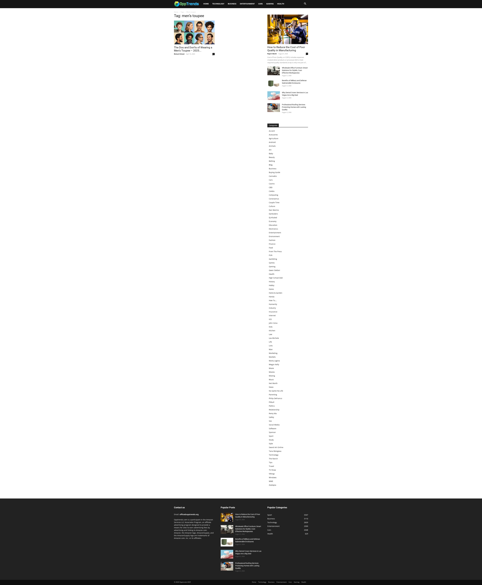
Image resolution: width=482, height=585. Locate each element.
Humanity (273, 304)
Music (271, 379)
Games (272, 263)
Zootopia (272, 485)
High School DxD (276, 278)
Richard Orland (179, 54)
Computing (273, 195)
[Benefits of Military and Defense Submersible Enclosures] (273, 83)
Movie (271, 368)
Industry (272, 308)
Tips (270, 462)
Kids (271, 327)
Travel (271, 466)
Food (271, 247)
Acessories (273, 134)
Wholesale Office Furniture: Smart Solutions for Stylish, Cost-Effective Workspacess (295, 70)
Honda (271, 296)
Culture (272, 206)
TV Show (272, 470)
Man (271, 349)
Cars (260, 4)
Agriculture (273, 138)
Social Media (274, 425)
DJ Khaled (273, 217)
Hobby (271, 285)
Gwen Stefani (274, 270)
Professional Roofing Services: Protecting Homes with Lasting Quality (294, 107)
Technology (218, 4)
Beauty (272, 157)
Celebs (272, 191)
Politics (272, 406)
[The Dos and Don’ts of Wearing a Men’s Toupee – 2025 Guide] (194, 32)
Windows (273, 477)
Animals (272, 146)
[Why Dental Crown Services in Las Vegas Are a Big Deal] (273, 95)
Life (270, 342)
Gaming (270, 4)
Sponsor (272, 432)
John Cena (273, 323)
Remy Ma (273, 413)
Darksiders (273, 214)
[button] (305, 4)
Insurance (273, 312)
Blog (271, 165)
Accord (272, 131)
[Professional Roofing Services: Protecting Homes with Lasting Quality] (273, 107)
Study (271, 440)
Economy (272, 221)
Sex (270, 421)
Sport (271, 436)
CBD (270, 187)
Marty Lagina (274, 360)
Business (232, 4)
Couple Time (274, 202)
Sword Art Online (276, 447)
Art (270, 150)
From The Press (275, 251)
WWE (271, 481)
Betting (272, 161)
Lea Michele (274, 338)
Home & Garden (275, 293)
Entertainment (247, 4)
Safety (271, 417)
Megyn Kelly (274, 364)
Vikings (272, 473)
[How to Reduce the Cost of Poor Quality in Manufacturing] (287, 29)
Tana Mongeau (275, 451)
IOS (270, 319)
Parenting (273, 394)
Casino (272, 183)
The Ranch (273, 458)
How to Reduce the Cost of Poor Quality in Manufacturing (286, 49)
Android (272, 142)
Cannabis (273, 176)
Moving (272, 376)
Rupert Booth (272, 54)
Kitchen (272, 330)
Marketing (273, 353)
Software (272, 428)
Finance (272, 244)
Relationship (274, 409)
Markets (272, 357)
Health (280, 4)
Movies (272, 372)
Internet (272, 315)
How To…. (273, 300)
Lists (271, 345)
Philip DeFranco (275, 398)
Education (273, 225)
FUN (270, 255)
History (272, 281)
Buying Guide (274, 172)
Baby (271, 153)
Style (271, 443)
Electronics (273, 229)
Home (206, 4)
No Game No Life (276, 391)
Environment (274, 236)
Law (270, 334)
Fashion (272, 240)
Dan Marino (274, 210)
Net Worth (273, 383)
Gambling (273, 259)
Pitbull (271, 402)
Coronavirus (274, 199)
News (271, 387)
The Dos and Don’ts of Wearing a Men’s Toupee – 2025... (193, 49)
